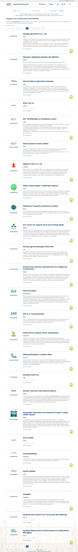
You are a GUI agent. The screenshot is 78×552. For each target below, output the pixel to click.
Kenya (24, 474)
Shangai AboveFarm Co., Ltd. (35, 34)
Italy (24, 249)
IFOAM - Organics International (40, 551)
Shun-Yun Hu (28, 103)
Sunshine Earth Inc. (31, 375)
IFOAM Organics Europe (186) (43, 15)
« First (8, 28)
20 (19, 28)
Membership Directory (21, 4)
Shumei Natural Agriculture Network (38, 81)
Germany (25, 357)
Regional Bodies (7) (19, 15)
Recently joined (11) (28, 14)
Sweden (25, 227)
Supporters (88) (54, 14)
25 (32, 28)
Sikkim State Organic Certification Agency (40, 186)
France (24, 517)
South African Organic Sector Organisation (41, 333)
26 (35, 28)
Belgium (25, 271)
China (24, 36)
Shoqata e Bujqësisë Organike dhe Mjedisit (41, 57)
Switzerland (26, 456)
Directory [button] (43, 4)
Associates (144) (46, 14)
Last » (43, 28)
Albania (25, 60)
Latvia (24, 121)
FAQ (58, 4)
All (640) (22, 14)
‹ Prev (12, 28)
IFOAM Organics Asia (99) (57, 15)
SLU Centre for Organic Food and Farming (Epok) (43, 225)
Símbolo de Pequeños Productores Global (40, 206)
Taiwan (24, 106)
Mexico (25, 208)
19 (16, 28)
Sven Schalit (28, 438)
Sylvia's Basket (29, 471)
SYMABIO (27, 494)
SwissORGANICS (30, 454)
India (24, 146)
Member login (70, 0)
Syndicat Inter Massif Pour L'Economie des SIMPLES (45, 515)
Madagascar (26, 497)
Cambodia (25, 166)
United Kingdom (27, 293)
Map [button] (51, 4)
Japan (24, 84)
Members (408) (37, 14)
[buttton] (70, 4)
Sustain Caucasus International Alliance (39, 391)
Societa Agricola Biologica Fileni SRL (38, 247)
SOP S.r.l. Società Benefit (33, 314)
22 (24, 28)
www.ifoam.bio (62, 0)
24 (29, 28)
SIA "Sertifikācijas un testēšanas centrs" (40, 119)
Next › (38, 28)
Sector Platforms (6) (30, 15)
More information (27, 48)
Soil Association (29, 291)
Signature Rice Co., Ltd (32, 164)
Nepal (24, 417)
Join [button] (64, 4)
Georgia (25, 393)
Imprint (37, 549)
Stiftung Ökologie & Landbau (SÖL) (37, 354)
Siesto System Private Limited (35, 144)
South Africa (26, 335)
